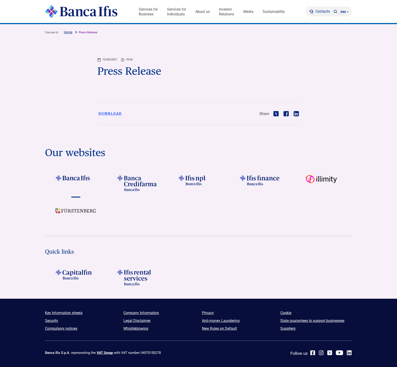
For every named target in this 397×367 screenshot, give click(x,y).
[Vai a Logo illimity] (321, 183)
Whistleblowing (135, 328)
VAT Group (105, 353)
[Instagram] (321, 353)
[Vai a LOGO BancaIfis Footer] (75, 183)
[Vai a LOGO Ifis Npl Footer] (198, 183)
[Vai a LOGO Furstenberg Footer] (75, 214)
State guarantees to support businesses (312, 320)
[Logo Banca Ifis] (81, 11)
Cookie (285, 313)
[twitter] (329, 353)
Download (110, 114)
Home (68, 32)
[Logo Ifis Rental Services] (137, 277)
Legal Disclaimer (136, 320)
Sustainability (274, 11)
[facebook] (312, 353)
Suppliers (287, 328)
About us (202, 11)
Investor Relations (226, 11)
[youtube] (339, 353)
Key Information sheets (63, 313)
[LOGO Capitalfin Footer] (75, 277)
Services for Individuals (176, 11)
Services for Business (148, 11)
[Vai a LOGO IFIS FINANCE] (260, 183)
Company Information (141, 313)
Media (248, 11)
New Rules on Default (219, 328)
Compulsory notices (61, 328)
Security (51, 320)
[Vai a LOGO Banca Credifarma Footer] (137, 183)
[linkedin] (349, 353)
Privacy (208, 313)
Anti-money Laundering (221, 320)
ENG (343, 12)
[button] (335, 11)
